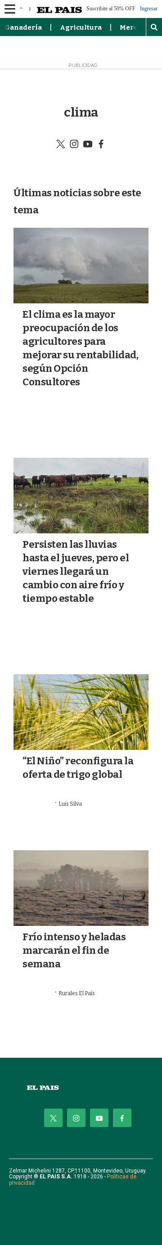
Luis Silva (70, 804)
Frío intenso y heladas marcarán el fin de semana (74, 950)
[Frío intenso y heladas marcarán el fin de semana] (81, 888)
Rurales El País (76, 993)
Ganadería (23, 27)
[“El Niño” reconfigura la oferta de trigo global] (81, 712)
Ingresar (149, 9)
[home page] (81, 1087)
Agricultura (81, 27)
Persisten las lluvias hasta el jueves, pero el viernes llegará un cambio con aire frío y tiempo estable (75, 571)
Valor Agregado (50, 639)
